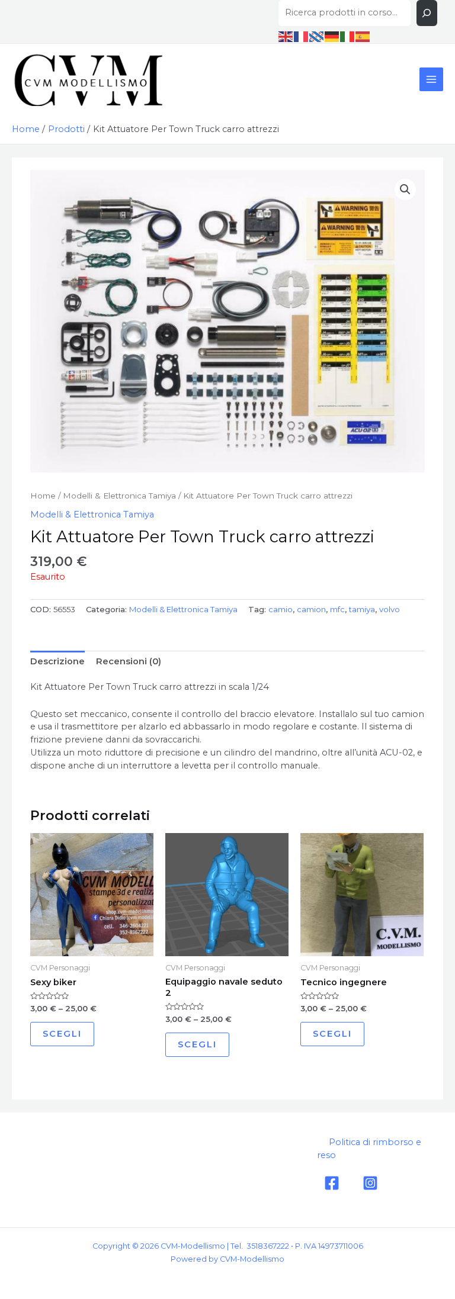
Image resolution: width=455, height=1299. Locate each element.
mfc (337, 609)
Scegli (62, 1033)
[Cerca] (426, 13)
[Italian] (347, 36)
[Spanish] (363, 36)
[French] (301, 36)
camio (280, 609)
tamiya (362, 609)
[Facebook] (332, 1183)
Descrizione (57, 661)
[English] (286, 36)
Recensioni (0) (128, 661)
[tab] (57, 661)
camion (311, 609)
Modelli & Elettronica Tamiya (119, 495)
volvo (389, 609)
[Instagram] (370, 1183)
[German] (332, 36)
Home (43, 495)
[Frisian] (317, 36)
